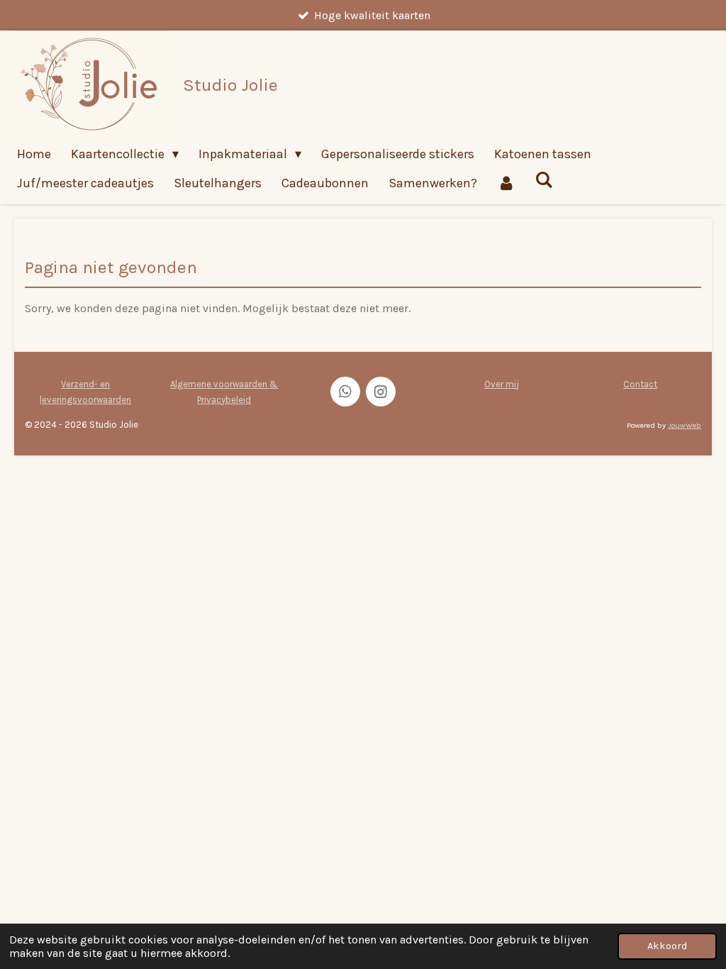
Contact (640, 384)
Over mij (501, 384)
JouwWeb (684, 425)
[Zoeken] (543, 180)
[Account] (506, 183)
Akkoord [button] (667, 946)
